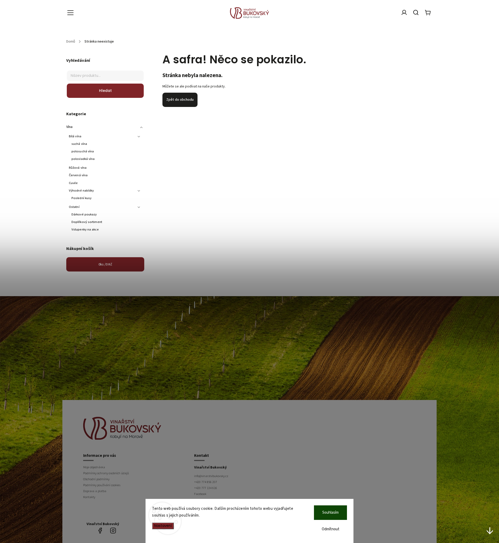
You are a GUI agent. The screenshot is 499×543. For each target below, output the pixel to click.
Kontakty (89, 497)
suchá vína (79, 143)
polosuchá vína (82, 151)
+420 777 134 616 (205, 488)
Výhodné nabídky (81, 190)
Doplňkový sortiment (86, 222)
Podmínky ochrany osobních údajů (106, 473)
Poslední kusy (81, 198)
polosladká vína (83, 159)
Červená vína (78, 175)
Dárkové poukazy (84, 214)
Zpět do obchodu (180, 99)
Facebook (200, 494)
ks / (105, 264)
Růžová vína (78, 167)
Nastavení (163, 525)
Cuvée (73, 183)
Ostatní (74, 207)
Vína (69, 127)
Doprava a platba (94, 491)
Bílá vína (75, 136)
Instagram (113, 530)
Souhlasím (330, 512)
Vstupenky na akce (85, 229)
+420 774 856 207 (205, 482)
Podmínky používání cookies (101, 485)
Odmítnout (330, 529)
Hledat (105, 90)
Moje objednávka (94, 467)
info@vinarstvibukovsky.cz (211, 476)
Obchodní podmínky (96, 479)
